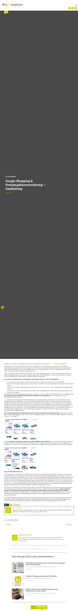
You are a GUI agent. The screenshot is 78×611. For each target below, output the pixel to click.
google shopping (42, 548)
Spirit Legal (52, 364)
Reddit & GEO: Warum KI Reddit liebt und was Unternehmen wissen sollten (42, 590)
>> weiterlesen (29, 569)
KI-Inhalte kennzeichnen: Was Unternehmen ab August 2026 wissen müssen (45, 563)
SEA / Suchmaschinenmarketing (21, 548)
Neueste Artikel (15, 505)
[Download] (75, 8)
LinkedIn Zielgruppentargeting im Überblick (41, 576)
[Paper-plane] (72, 8)
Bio (7, 505)
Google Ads (35, 548)
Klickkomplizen (18, 508)
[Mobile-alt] (69, 8)
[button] (75, 5)
